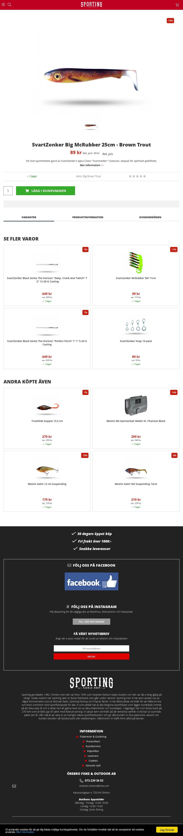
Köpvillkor (93, 751)
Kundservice (93, 746)
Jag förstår (167, 829)
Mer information (25, 832)
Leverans (93, 756)
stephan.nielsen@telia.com (94, 785)
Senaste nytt (93, 765)
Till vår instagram (91, 621)
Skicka (91, 656)
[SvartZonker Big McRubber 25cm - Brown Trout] (91, 124)
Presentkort (93, 741)
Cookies (93, 760)
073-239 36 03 (94, 780)
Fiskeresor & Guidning (93, 736)
